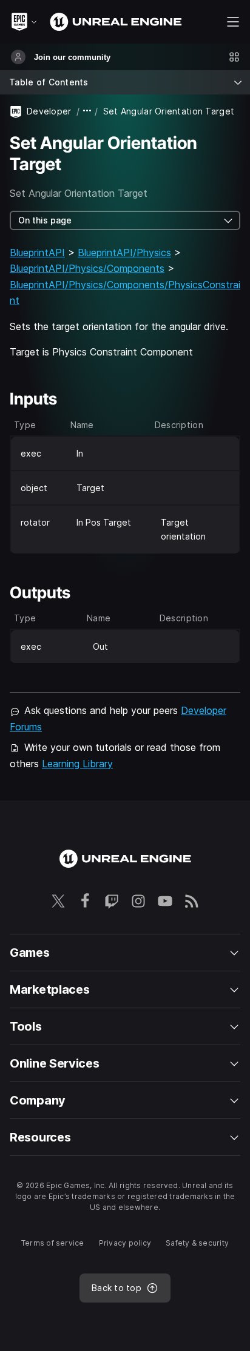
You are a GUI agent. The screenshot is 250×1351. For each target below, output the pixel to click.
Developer (49, 111)
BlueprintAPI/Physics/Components (87, 268)
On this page (45, 220)
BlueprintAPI (37, 252)
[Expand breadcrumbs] (87, 111)
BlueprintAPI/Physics (124, 252)
